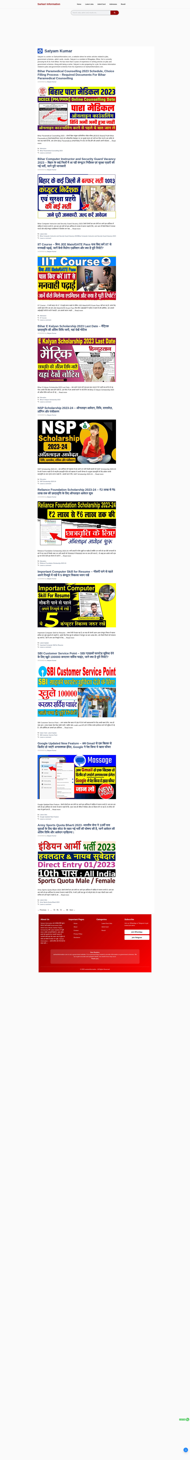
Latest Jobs (89, 4)
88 (67, 910)
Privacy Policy (78, 934)
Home (79, 4)
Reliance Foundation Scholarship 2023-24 (53, 563)
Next (72, 910)
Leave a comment (45, 153)
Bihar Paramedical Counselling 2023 (51, 150)
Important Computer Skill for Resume (51, 645)
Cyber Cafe (43, 733)
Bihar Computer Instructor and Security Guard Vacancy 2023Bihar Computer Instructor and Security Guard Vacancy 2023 (78, 236)
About (75, 927)
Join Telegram (137, 937)
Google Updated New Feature (49, 817)
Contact (76, 930)
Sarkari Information (49, 4)
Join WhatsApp (136, 932)
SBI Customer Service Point (48, 735)
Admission (113, 4)
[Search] (114, 13)
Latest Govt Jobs (107, 923)
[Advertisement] (95, 31)
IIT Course (43, 318)
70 (54, 910)
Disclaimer (77, 937)
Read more (76, 229)
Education (43, 397)
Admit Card (101, 4)
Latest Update (44, 643)
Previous (42, 910)
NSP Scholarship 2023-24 (48, 481)
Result (123, 4)
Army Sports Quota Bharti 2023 (49, 902)
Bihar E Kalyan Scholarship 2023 (50, 399)
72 (61, 910)
